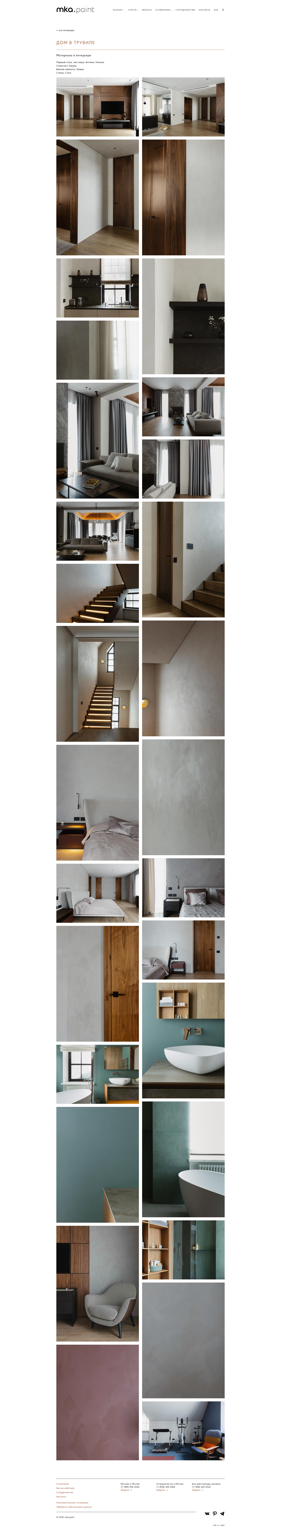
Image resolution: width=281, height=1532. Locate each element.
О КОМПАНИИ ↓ (163, 10)
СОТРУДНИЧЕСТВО (185, 10)
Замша (73, 65)
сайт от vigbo (219, 1525)
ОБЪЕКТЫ (147, 10)
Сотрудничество (64, 1492)
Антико (90, 62)
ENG (216, 10)
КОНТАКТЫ (204, 10)
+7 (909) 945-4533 (130, 1487)
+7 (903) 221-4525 (201, 1487)
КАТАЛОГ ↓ (119, 10)
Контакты (61, 1496)
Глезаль (100, 62)
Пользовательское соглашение (72, 1502)
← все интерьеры (65, 30)
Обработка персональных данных (74, 1507)
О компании (62, 1484)
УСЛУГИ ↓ (133, 10)
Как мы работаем (65, 1488)
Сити (68, 72)
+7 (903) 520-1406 (165, 1487)
